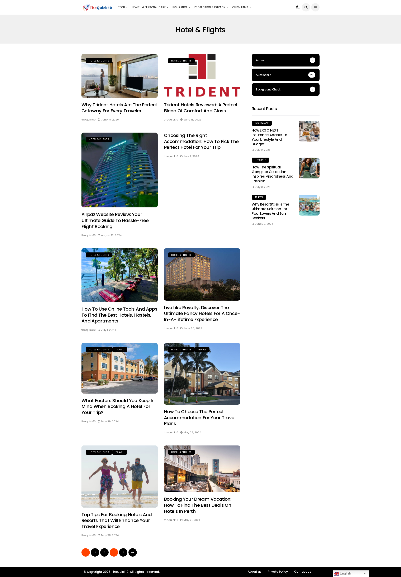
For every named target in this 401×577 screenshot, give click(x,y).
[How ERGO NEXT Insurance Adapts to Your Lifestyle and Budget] (309, 131)
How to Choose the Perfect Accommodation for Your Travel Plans (199, 417)
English (345, 573)
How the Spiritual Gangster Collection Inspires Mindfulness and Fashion (272, 174)
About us (254, 571)
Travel (119, 349)
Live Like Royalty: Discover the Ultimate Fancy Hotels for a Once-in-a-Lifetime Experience (202, 313)
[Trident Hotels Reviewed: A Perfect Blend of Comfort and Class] (202, 76)
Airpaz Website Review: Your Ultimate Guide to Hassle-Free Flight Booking (114, 220)
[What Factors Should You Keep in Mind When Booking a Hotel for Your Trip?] (119, 368)
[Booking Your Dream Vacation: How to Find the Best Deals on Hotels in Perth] (202, 468)
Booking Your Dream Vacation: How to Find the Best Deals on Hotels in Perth (197, 505)
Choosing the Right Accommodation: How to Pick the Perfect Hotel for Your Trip (201, 141)
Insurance (180, 7)
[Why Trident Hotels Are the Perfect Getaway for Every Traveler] (119, 76)
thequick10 (88, 120)
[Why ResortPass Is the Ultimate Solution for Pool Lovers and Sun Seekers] (309, 205)
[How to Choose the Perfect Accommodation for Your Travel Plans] (202, 374)
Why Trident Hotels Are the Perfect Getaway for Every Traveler (119, 108)
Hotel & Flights (99, 60)
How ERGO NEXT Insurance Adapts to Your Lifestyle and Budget (269, 137)
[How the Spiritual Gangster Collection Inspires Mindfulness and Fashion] (309, 168)
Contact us (302, 571)
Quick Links (240, 7)
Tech (121, 7)
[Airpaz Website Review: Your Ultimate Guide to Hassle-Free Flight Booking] (119, 170)
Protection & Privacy (209, 7)
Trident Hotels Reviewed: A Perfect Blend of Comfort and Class (201, 108)
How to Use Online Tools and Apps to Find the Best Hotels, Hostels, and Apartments (119, 315)
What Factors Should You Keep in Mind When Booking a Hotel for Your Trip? (118, 406)
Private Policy (278, 571)
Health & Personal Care (149, 7)
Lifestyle (260, 160)
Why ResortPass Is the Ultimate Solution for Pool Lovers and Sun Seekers (270, 211)
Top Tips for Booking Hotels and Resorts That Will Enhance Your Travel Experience (116, 520)
